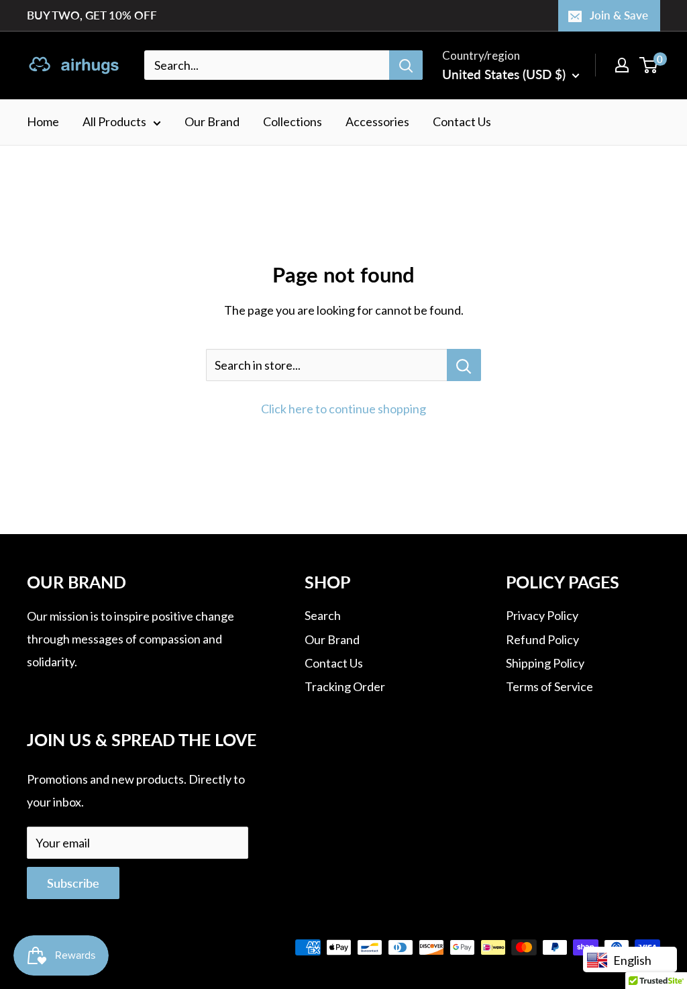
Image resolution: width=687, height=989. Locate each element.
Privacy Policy (542, 615)
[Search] (406, 65)
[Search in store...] (464, 365)
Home (43, 121)
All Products (114, 121)
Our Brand (212, 121)
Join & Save (619, 15)
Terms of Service (549, 686)
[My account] (622, 65)
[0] (649, 65)
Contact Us (462, 121)
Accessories (377, 121)
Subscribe (73, 883)
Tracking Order (345, 686)
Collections (292, 121)
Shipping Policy (545, 663)
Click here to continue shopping (343, 408)
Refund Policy (542, 639)
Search (323, 615)
